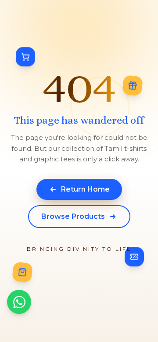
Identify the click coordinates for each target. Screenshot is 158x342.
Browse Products (73, 216)
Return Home (85, 189)
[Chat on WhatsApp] (19, 302)
